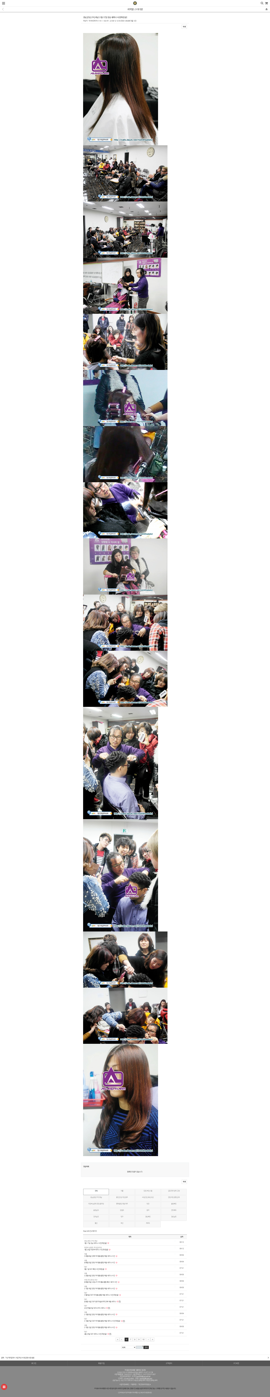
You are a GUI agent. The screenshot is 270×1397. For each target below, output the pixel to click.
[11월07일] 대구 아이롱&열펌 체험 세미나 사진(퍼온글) (102, 1321)
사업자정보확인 (124, 1384)
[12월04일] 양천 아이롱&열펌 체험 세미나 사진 (99, 1276)
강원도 (122, 1210)
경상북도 (148, 1217)
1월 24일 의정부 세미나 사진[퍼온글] (96, 1250)
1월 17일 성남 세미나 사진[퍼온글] (95, 1243)
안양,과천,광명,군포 (174, 1197)
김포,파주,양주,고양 (174, 1191)
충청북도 (173, 1204)
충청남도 (96, 1210)
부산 (122, 1223)
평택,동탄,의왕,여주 (122, 1204)
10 (143, 1339)
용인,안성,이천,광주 (122, 1197)
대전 (148, 1204)
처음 (118, 1339)
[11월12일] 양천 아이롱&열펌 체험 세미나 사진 (99, 1327)
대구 (122, 1217)
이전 (122, 1339)
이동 (267, 1357)
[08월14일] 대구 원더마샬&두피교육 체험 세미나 (100, 1302)
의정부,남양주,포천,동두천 (96, 1204)
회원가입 (101, 1363)
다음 (148, 1339)
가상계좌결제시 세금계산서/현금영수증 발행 (19, 1358)
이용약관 (133, 1384)
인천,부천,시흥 (148, 1191)
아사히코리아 (93, 21)
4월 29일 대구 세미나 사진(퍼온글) (95, 1334)
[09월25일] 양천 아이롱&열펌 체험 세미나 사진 (99, 1262)
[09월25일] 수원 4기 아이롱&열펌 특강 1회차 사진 (100, 1282)
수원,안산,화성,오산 (148, 1197)
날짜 (181, 1237)
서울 (122, 1191)
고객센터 (169, 1363)
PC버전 (236, 1363)
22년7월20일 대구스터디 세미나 (95, 1308)
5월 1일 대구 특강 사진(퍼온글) (94, 1269)
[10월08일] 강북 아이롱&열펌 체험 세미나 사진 (99, 1256)
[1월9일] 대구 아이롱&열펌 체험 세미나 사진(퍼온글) (101, 1295)
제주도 (148, 1223)
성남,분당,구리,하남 (96, 1197)
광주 (148, 1210)
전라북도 (173, 1210)
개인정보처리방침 (143, 1384)
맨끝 (152, 1339)
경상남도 (173, 1217)
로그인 (33, 1363)
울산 (96, 1223)
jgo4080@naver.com (145, 1378)
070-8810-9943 (129, 1378)
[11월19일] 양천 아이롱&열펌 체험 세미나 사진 (99, 1288)
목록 (184, 27)
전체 (96, 1191)
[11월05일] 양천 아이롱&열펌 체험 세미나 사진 (99, 1314)
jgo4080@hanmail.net (143, 1376)
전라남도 (96, 1217)
